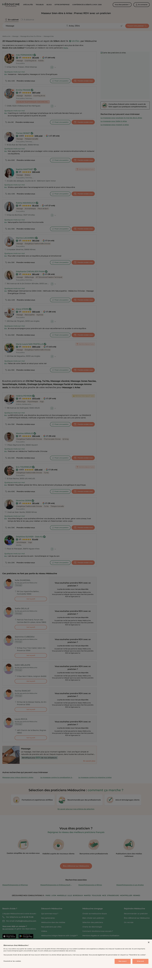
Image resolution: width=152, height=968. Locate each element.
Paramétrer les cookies (12, 961)
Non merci (122, 961)
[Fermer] (148, 942)
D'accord (140, 961)
